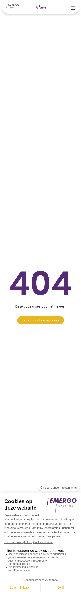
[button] (73, 7)
